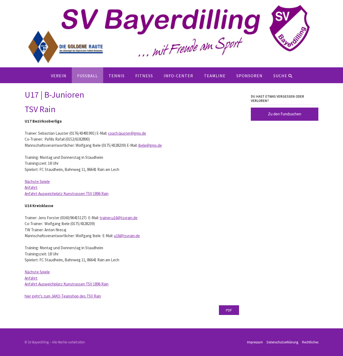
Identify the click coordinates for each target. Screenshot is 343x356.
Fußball (87, 75)
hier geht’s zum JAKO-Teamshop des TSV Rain (63, 296)
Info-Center (178, 75)
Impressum (255, 342)
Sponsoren (249, 75)
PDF (229, 310)
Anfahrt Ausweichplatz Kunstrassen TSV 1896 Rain (67, 193)
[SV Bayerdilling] (171, 33)
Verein (58, 75)
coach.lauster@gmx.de (127, 133)
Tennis (117, 75)
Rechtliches (310, 342)
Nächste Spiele (37, 181)
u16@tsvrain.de (127, 235)
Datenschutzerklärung (282, 342)
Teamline (215, 75)
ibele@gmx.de (150, 145)
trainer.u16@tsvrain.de (118, 217)
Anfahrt (31, 187)
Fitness (144, 75)
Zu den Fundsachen (284, 113)
